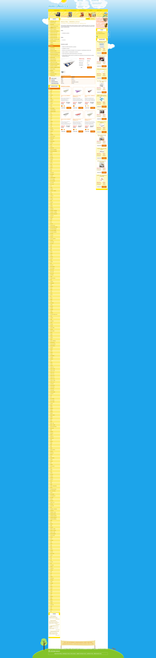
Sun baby (52, 565)
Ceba (51, 187)
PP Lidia (51, 497)
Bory (51, 169)
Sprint (51, 555)
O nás (65, 10)
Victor (51, 588)
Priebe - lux (52, 502)
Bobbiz (51, 159)
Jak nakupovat (73, 10)
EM (50, 250)
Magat (51, 410)
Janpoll (51, 309)
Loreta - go (52, 372)
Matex (51, 418)
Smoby (51, 550)
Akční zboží (53, 78)
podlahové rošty (90, 653)
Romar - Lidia (52, 532)
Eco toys (51, 243)
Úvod (62, 23)
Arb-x (51, 114)
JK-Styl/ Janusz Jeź (53, 314)
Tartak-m (52, 568)
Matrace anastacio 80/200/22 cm (88, 120)
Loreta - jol (52, 373)
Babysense (52, 141)
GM (51, 263)
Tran (51, 584)
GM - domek (52, 266)
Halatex (51, 281)
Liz (50, 360)
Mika (51, 439)
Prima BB (52, 505)
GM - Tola (52, 273)
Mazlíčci (51, 70)
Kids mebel (52, 330)
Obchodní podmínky (82, 10)
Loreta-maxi (52, 385)
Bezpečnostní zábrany (54, 54)
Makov (51, 413)
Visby (51, 591)
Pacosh (51, 474)
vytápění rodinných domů (81, 653)
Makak (51, 411)
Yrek (51, 606)
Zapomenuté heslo (80, 6)
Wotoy (51, 601)
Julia (51, 319)
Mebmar (51, 433)
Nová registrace (80, 7)
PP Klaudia (52, 494)
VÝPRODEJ (52, 72)
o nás (67, 642)
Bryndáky (52, 174)
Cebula (51, 189)
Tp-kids (51, 583)
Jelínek (51, 312)
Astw (51, 123)
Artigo (51, 121)
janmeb (51, 306)
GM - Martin (52, 268)
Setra (51, 543)
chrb (51, 291)
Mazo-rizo (52, 428)
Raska (51, 523)
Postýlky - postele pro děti (54, 39)
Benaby (51, 157)
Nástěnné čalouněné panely (55, 52)
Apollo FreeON (52, 111)
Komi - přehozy (53, 340)
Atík (51, 126)
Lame (51, 350)
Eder (51, 245)
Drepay (51, 236)
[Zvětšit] (69, 68)
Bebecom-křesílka (53, 151)
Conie (51, 197)
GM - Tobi (52, 271)
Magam (51, 408)
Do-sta (51, 223)
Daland (51, 202)
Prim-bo (51, 504)
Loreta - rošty (52, 380)
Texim (51, 576)
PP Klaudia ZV (52, 495)
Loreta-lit (52, 383)
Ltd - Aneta (52, 398)
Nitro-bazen (52, 466)
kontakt (85, 642)
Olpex (51, 469)
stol (51, 560)
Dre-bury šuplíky (53, 230)
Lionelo (51, 357)
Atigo (51, 124)
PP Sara (51, 500)
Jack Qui (51, 302)
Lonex (51, 363)
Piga (51, 482)
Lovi (51, 395)
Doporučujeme (54, 81)
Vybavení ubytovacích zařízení (54, 26)
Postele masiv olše (53, 37)
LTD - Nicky (52, 400)
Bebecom (52, 147)
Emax (51, 251)
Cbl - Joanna (52, 179)
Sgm (51, 545)
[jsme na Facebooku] (109, 37)
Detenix (51, 217)
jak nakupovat (72, 642)
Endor (51, 253)
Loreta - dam (52, 368)
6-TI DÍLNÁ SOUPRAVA (70, 23)
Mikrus (51, 441)
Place (51, 487)
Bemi (51, 154)
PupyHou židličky (53, 518)
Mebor (51, 434)
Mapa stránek (99, 10)
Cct (51, 185)
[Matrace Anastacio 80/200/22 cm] (90, 117)
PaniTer (51, 477)
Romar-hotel (52, 535)
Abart (51, 90)
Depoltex (52, 208)
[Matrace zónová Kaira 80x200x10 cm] (78, 116)
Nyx (51, 467)
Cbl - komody (52, 180)
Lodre (51, 362)
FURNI (51, 261)
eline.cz (89, 643)
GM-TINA (52, 274)
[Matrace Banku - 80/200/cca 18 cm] (90, 92)
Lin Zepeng (52, 355)
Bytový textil (52, 49)
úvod (65, 642)
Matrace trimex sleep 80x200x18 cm (77, 96)
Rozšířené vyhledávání (93, 18)
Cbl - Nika (52, 182)
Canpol (51, 175)
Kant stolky (52, 327)
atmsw (51, 128)
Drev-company (53, 238)
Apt (51, 113)
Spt (51, 556)
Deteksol (52, 215)
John (51, 316)
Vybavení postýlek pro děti (55, 55)
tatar (51, 571)
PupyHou (52, 510)
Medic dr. (52, 436)
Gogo (51, 276)
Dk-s (51, 220)
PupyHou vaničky (53, 515)
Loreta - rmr (52, 378)
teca (51, 573)
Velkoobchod (52, 75)
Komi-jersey (52, 342)
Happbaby (52, 283)
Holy (51, 284)
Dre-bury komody (53, 228)
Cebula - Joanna (53, 190)
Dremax (51, 235)
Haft (51, 279)
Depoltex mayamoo (53, 213)
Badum (51, 142)
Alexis (51, 101)
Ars (51, 119)
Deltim (51, 205)
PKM (51, 484)
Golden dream (52, 278)
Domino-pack (52, 225)
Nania (51, 459)
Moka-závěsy (52, 449)
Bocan (51, 162)
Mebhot (51, 431)
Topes (51, 581)
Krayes (51, 347)
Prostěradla (52, 47)
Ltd (50, 396)
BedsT (51, 152)
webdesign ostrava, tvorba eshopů (69, 653)
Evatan (51, 256)
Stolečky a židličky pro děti (55, 67)
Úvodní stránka (56, 10)
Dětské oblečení (53, 59)
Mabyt (51, 406)
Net (51, 462)
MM (51, 446)
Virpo (51, 589)
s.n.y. (51, 538)
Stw (51, 563)
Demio (51, 207)
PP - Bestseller (53, 490)
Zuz (51, 611)
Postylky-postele (53, 489)
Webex (51, 596)
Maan (51, 405)
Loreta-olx (52, 388)
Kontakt (91, 10)
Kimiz (51, 332)
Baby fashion (52, 136)
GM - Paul (52, 269)
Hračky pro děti (53, 60)
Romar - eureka (53, 530)
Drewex (51, 240)
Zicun (51, 609)
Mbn (51, 429)
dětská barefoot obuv (98, 653)
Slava (51, 548)
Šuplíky (51, 42)
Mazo (51, 421)
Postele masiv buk (53, 34)
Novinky (53, 80)
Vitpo (51, 593)
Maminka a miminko (53, 65)
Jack (51, 301)
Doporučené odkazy (58, 653)
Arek (51, 116)
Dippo (51, 218)
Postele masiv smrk (53, 32)
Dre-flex (51, 233)
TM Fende (52, 578)
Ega (51, 246)
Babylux (51, 139)
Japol (51, 311)
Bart (51, 144)
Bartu (51, 146)
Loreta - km (52, 375)
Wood (51, 599)
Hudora (51, 286)
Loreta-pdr (52, 390)
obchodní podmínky (79, 642)
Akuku (51, 95)
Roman (51, 527)
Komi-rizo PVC (52, 344)
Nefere (51, 461)
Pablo (51, 472)
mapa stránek (89, 642)
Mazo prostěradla (53, 426)
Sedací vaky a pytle (53, 62)
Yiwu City (52, 604)
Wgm (51, 598)
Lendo (51, 352)
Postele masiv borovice (54, 31)
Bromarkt (52, 172)
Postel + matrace (53, 29)
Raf (51, 522)
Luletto (51, 403)
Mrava (51, 454)
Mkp (51, 444)
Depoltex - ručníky (53, 212)
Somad (51, 551)
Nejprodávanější (54, 83)
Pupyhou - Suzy (53, 512)
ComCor (51, 195)
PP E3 (51, 492)
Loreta (51, 365)
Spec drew (52, 553)
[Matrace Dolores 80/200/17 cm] (66, 117)
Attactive (52, 129)
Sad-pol (51, 540)
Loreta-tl (51, 393)
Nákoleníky (52, 457)
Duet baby (52, 241)
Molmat (51, 451)
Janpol (51, 307)
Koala (51, 335)
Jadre (51, 304)
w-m (51, 594)
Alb (51, 96)
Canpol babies (52, 177)
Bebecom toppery (53, 149)
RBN (51, 525)
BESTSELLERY (53, 22)
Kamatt (51, 324)
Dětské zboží (52, 57)
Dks (51, 222)
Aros (51, 118)
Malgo (51, 416)
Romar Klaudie (53, 533)
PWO (51, 520)
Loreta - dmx (52, 370)
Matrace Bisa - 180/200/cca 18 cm (80, 23)
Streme (51, 561)
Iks (50, 296)
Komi (51, 339)
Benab (51, 156)
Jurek (51, 322)
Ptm (51, 507)
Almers (51, 103)
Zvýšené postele (53, 27)
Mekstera (52, 438)
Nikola (51, 464)
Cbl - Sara (52, 184)
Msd (51, 456)
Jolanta (51, 317)
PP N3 (51, 499)
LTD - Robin (52, 401)
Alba (51, 98)
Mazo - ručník (52, 424)
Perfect (51, 479)
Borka (51, 167)
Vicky (51, 586)
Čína (51, 200)
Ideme (51, 294)
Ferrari (51, 258)
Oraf (51, 471)
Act (51, 93)
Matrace (64, 23)
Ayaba (51, 131)
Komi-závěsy (52, 345)
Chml (51, 289)
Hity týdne (52, 24)
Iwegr (51, 299)
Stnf (51, 558)
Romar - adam (52, 528)
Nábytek (51, 44)
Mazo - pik (52, 423)
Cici (51, 192)
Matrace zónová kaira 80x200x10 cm (77, 120)
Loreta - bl (52, 367)
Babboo (51, 134)
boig (51, 164)
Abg (51, 91)
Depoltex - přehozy (53, 210)
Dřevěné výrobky (53, 50)
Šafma (51, 566)
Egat (51, 248)
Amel (51, 106)
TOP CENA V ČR (53, 21)
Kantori (51, 329)
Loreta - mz (52, 377)
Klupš (51, 334)
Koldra (51, 337)
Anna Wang (52, 108)
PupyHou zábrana (53, 517)
